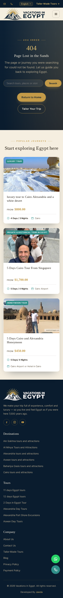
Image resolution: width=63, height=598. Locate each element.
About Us (8, 539)
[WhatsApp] (55, 559)
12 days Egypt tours (14, 496)
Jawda (39, 592)
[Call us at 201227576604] (11, 4)
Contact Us (9, 545)
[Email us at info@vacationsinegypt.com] (4, 4)
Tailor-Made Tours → (48, 3)
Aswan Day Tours (13, 521)
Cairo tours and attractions (18, 472)
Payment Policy (11, 570)
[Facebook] (6, 422)
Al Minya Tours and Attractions (20, 447)
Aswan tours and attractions (18, 459)
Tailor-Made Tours (13, 551)
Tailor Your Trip (31, 108)
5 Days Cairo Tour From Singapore (29, 268)
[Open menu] (56, 14)
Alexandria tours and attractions (21, 453)
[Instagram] (14, 422)
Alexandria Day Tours (15, 508)
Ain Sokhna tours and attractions (21, 441)
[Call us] (55, 569)
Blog (5, 557)
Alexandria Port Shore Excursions (21, 515)
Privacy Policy (11, 564)
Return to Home (31, 97)
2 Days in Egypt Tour (14, 502)
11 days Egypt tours (14, 490)
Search (53, 83)
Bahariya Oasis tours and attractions (23, 466)
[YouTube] (22, 422)
